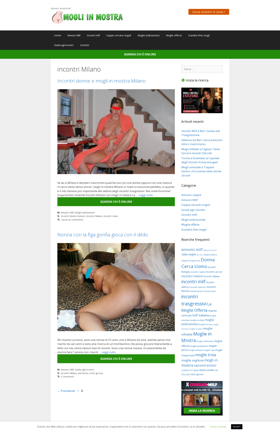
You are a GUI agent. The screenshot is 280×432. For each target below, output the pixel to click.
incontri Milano (94, 216)
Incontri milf (93, 35)
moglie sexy (209, 350)
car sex (200, 255)
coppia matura (210, 254)
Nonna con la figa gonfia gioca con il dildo (102, 234)
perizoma (83, 373)
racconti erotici (205, 365)
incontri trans (111, 216)
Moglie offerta (174, 35)
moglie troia (205, 354)
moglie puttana (196, 350)
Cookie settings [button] (218, 426)
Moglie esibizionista (148, 35)
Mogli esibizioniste (85, 212)
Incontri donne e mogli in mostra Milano (101, 80)
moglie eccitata (197, 320)
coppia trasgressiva (190, 260)
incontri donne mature (73, 216)
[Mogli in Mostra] (87, 17)
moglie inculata (195, 329)
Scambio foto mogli (199, 35)
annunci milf (192, 249)
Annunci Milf (74, 35)
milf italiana (200, 315)
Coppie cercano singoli (118, 35)
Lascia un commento (72, 219)
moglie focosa (205, 324)
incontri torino (196, 291)
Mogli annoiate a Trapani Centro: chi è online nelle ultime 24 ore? (201, 171)
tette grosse (96, 373)
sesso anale (206, 370)
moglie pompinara (199, 346)
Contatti (84, 45)
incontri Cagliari (198, 272)
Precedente (66, 391)
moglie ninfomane (205, 341)
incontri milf (193, 281)
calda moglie (188, 254)
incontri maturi (192, 276)
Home (57, 35)
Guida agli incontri (64, 45)
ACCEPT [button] (236, 426)
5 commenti (67, 376)
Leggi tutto (146, 195)
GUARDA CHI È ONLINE (140, 54)
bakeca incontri (210, 250)
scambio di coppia (190, 370)
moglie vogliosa (192, 360)
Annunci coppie (191, 195)
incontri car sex (214, 271)
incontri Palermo (198, 287)
